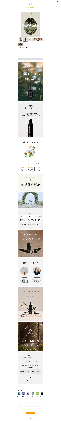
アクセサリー (18, 407)
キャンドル (18, 405)
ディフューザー (19, 403)
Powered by (29, 419)
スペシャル (18, 409)
